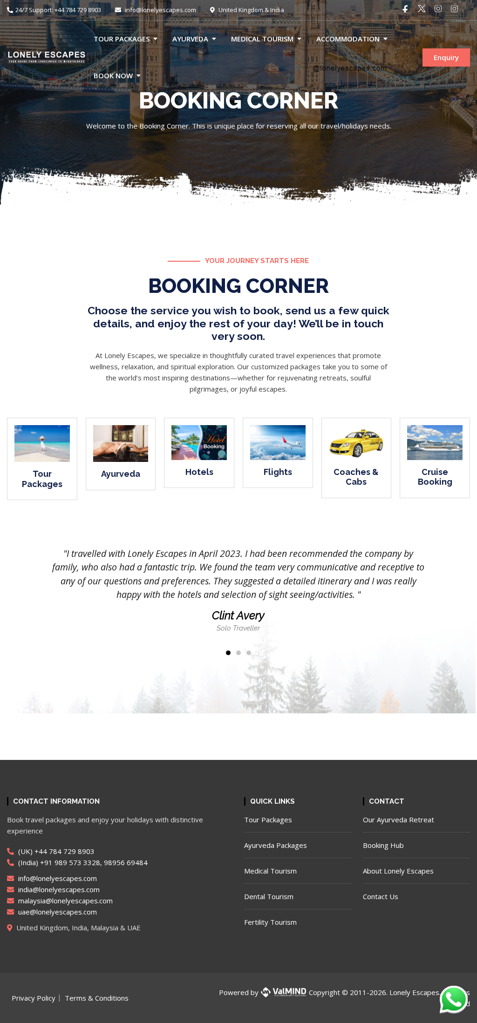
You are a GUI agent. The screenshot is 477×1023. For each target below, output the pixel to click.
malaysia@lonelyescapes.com (64, 900)
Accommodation (348, 38)
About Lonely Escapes (398, 870)
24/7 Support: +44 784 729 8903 (58, 10)
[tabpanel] (238, 590)
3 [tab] (248, 652)
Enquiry (446, 57)
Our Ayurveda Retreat (398, 819)
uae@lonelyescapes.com (56, 911)
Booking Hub (383, 845)
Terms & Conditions (97, 998)
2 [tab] (238, 652)
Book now (113, 75)
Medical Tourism (262, 38)
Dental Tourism (268, 896)
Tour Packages (122, 38)
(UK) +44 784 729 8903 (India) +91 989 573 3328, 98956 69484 (82, 857)
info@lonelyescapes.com (159, 10)
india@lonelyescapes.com (58, 889)
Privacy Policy (33, 998)
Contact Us (380, 896)
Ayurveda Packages (275, 845)
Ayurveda (190, 38)
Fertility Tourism (270, 922)
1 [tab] (228, 652)
